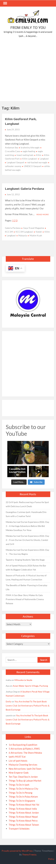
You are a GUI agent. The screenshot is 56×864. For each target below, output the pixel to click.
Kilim (38, 155)
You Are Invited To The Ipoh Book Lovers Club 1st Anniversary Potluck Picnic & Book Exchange (27, 705)
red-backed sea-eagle (37, 162)
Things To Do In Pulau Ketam (23, 796)
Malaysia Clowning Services (23, 764)
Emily (8, 701)
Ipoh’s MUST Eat (17, 756)
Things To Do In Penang (20, 792)
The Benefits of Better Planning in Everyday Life (26, 587)
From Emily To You (28, 27)
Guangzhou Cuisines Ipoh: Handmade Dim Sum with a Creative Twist (26, 514)
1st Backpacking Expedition (23, 744)
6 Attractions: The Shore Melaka (25, 752)
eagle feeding (29, 151)
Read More (43, 214)
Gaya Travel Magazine (33, 228)
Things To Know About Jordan (24, 812)
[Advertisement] (28, 70)
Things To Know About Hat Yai (24, 804)
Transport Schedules (19, 828)
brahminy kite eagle (30, 147)
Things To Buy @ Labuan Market (25, 780)
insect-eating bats (24, 155)
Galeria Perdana (13, 228)
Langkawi (44, 158)
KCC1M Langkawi (24, 231)
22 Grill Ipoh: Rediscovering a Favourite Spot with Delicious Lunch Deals (27, 504)
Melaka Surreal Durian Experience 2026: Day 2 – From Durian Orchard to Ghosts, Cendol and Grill (27, 540)
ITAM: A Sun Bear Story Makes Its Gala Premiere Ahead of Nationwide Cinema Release (25, 599)
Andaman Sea (11, 147)
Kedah (39, 231)
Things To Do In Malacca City (23, 788)
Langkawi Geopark (15, 162)
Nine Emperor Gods (19, 772)
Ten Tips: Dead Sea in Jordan (23, 776)
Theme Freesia (29, 854)
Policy (51, 859)
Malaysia (22, 235)
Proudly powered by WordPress (17, 850)
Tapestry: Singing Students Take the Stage (25, 559)
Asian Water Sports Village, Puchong (30, 685)
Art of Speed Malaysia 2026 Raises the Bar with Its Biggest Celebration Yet (26, 567)
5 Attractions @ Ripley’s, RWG (24, 748)
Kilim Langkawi (29, 158)
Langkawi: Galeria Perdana (24, 188)
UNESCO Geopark (33, 166)
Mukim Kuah (36, 235)
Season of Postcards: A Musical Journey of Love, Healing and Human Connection (26, 577)
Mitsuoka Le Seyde (23, 680)
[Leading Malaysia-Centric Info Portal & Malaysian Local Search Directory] (28, 303)
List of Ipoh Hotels (18, 760)
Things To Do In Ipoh (19, 784)
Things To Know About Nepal (23, 816)
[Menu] (5, 3)
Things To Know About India (23, 808)
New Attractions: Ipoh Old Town (25, 768)
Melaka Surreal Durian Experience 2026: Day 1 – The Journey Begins (27, 552)
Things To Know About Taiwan (24, 824)
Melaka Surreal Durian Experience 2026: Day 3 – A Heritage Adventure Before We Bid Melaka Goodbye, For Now (27, 526)
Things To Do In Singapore (22, 800)
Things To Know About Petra (23, 820)
